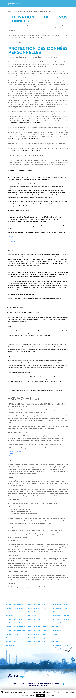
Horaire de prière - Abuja (37, 638)
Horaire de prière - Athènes (15, 630)
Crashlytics (12, 241)
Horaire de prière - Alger (36, 604)
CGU (61, 683)
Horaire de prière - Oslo (14, 619)
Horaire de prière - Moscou (60, 619)
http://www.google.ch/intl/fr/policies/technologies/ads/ (25, 150)
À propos (55, 683)
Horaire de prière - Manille (60, 649)
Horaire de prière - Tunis (37, 641)
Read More (49, 695)
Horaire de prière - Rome (14, 623)
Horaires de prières (44, 683)
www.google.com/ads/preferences (19, 120)
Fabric (11, 239)
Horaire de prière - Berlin (14, 608)
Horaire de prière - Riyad (59, 604)
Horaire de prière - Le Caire (37, 608)
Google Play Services (15, 237)
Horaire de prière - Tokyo (59, 645)
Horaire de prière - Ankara (60, 615)
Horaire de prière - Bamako (37, 634)
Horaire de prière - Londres (15, 627)
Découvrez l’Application (27, 683)
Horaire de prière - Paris (14, 604)
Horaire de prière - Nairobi (37, 627)
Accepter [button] (41, 695)
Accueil (15, 683)
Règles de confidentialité (38, 685)
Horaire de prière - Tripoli (37, 630)
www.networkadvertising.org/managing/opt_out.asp (24, 123)
